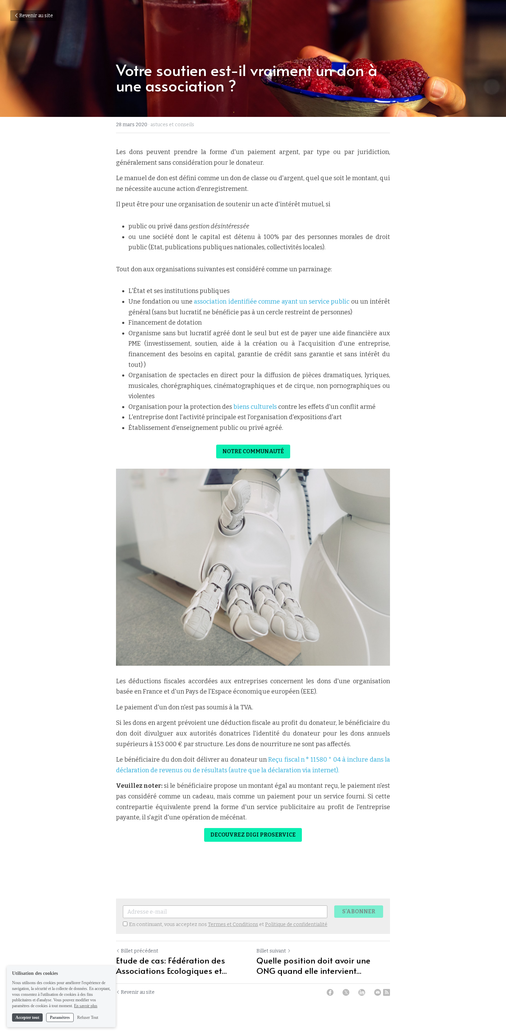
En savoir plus (85, 1005)
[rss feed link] (386, 992)
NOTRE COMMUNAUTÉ (253, 451)
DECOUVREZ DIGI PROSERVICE (253, 834)
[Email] (377, 992)
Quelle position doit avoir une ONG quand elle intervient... (313, 965)
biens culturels (254, 407)
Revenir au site (36, 16)
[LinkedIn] (361, 992)
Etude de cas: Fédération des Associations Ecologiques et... (171, 965)
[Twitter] (345, 992)
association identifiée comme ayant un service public (271, 301)
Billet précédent (139, 951)
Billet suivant (271, 951)
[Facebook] (330, 992)
